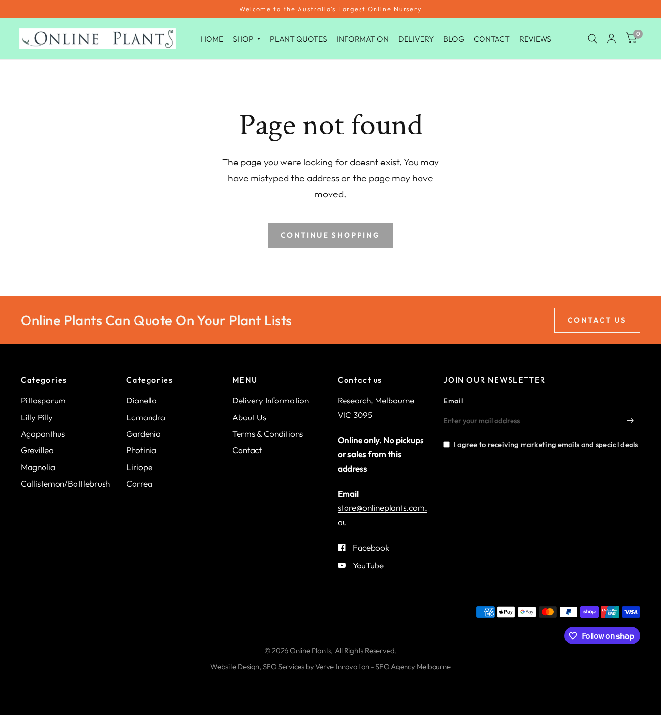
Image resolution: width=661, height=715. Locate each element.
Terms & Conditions (267, 434)
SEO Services (283, 666)
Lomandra (145, 417)
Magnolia (38, 467)
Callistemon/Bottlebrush (65, 483)
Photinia (141, 450)
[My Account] (611, 38)
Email (453, 400)
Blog (453, 38)
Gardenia (143, 434)
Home (212, 38)
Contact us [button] (597, 320)
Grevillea (37, 450)
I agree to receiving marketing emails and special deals (545, 444)
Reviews (535, 38)
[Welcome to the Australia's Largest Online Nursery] (330, 9)
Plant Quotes (298, 38)
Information (363, 38)
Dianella (141, 400)
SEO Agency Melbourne (413, 666)
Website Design (234, 666)
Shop (243, 38)
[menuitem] (212, 38)
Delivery (416, 38)
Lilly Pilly (37, 417)
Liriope (139, 467)
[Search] (592, 38)
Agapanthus (43, 434)
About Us (249, 417)
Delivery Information (270, 400)
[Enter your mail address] (630, 420)
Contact (492, 38)
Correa (139, 483)
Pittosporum (43, 400)
